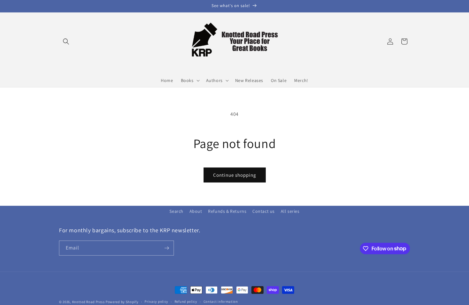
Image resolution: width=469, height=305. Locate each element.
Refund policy (186, 301)
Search (176, 211)
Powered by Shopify (122, 302)
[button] (66, 41)
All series (290, 211)
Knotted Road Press (88, 302)
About (196, 211)
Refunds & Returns (227, 211)
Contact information (221, 301)
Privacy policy (156, 301)
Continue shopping (234, 175)
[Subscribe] (167, 248)
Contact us (263, 211)
